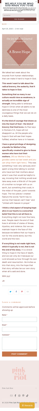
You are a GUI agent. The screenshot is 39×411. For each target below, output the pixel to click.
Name (4, 315)
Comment (6, 335)
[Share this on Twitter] (10, 291)
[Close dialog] (36, 2)
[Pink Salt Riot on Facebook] (15, 396)
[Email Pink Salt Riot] (11, 396)
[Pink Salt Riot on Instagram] (19, 396)
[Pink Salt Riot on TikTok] (27, 396)
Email (4, 325)
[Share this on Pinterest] (22, 291)
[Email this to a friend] (27, 291)
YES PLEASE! (19, 19)
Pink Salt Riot (14, 403)
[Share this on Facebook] (16, 291)
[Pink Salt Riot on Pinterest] (23, 396)
